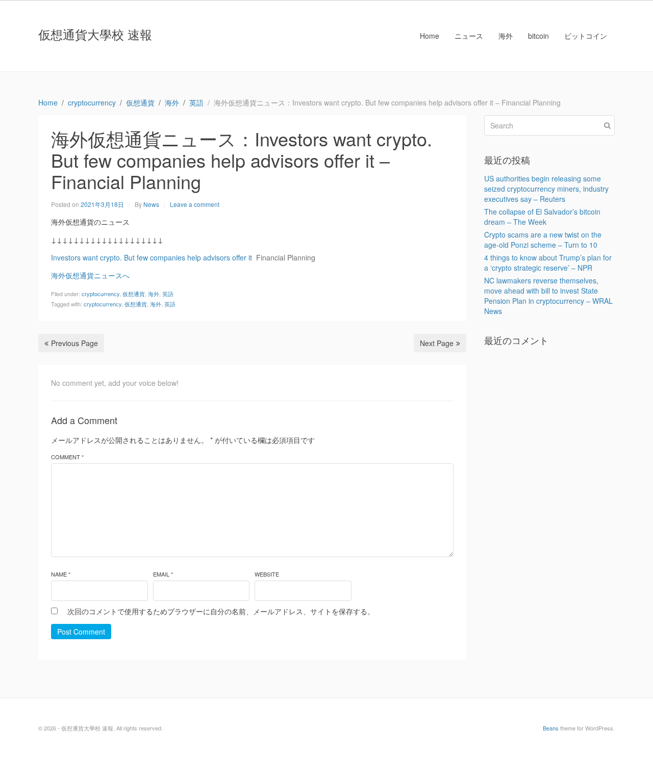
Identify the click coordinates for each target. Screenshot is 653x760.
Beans (551, 728)
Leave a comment (194, 204)
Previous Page (74, 343)
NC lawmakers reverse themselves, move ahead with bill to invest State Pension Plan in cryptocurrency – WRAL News (548, 295)
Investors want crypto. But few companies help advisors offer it (151, 257)
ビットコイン (585, 36)
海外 (505, 36)
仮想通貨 (133, 294)
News (151, 204)
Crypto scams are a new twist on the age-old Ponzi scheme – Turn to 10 (542, 239)
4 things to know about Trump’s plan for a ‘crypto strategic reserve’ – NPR (548, 262)
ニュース (469, 36)
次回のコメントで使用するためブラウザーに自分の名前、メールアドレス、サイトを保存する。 (220, 611)
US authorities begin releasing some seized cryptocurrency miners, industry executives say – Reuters (546, 188)
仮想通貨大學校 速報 (95, 34)
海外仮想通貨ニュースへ (90, 275)
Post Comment (81, 631)
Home (429, 36)
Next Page (437, 343)
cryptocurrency (100, 294)
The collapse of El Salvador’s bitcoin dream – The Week (542, 216)
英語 (167, 294)
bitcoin (538, 36)
